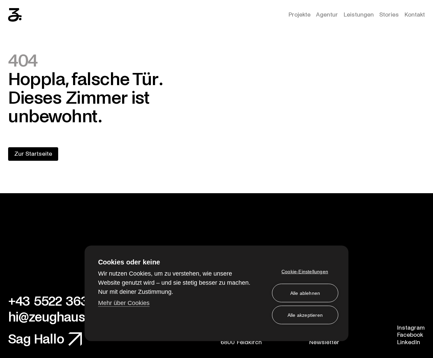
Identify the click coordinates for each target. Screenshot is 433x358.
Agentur (327, 14)
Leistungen (358, 14)
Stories (389, 14)
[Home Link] (15, 15)
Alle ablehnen (305, 293)
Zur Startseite (33, 154)
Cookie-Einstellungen (304, 271)
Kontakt (414, 14)
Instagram (411, 328)
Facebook (410, 335)
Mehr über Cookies (124, 303)
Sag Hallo (36, 339)
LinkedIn (408, 342)
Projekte (299, 14)
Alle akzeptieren (305, 315)
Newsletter (324, 342)
